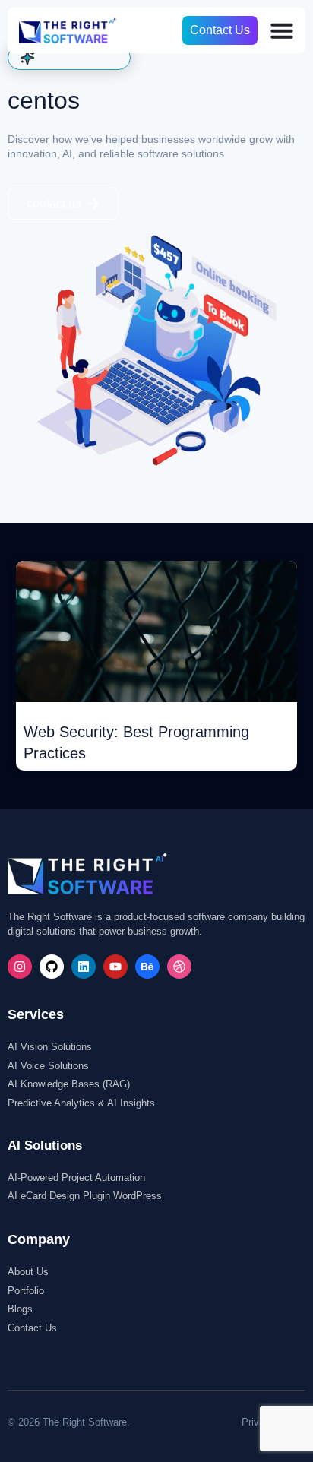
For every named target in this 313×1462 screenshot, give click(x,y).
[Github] (52, 966)
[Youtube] (115, 966)
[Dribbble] (179, 966)
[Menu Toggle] (282, 30)
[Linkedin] (83, 966)
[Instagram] (20, 966)
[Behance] (147, 966)
